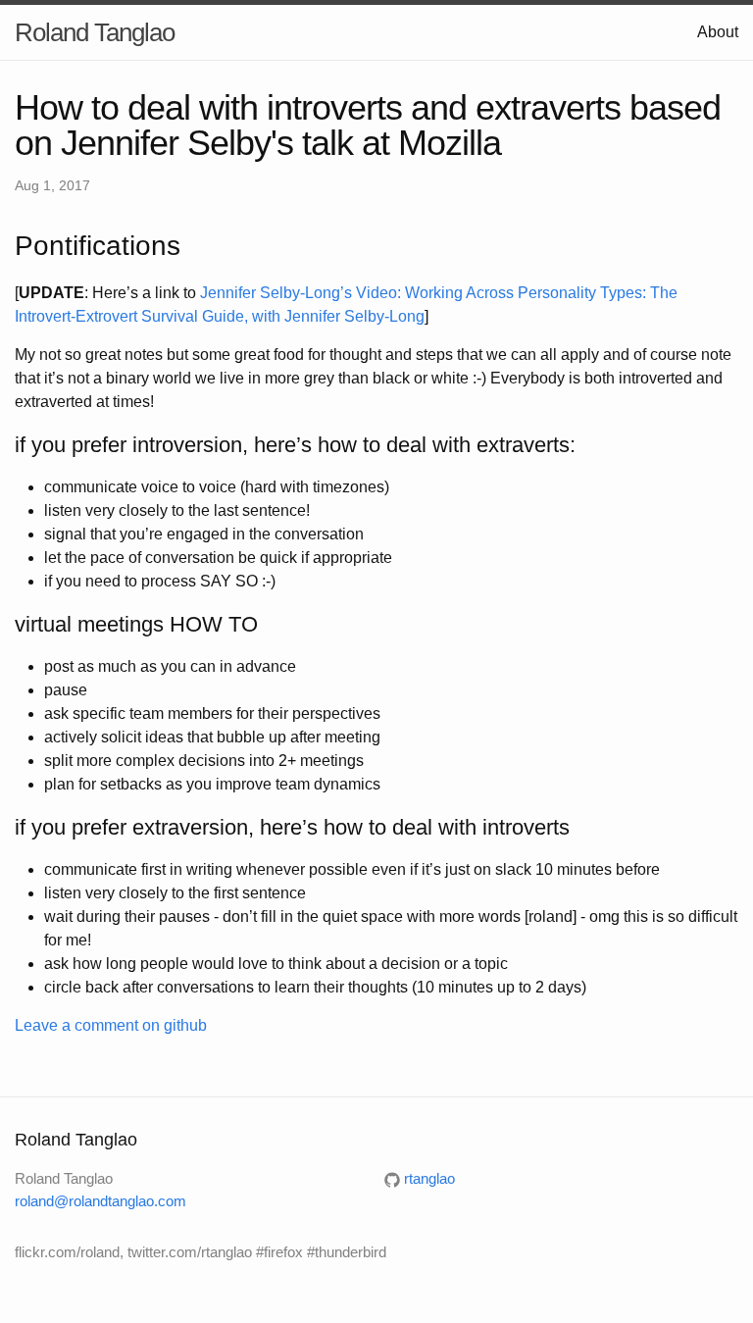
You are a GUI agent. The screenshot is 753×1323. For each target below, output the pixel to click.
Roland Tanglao (95, 32)
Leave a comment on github (111, 1025)
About (717, 32)
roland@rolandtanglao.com (100, 1201)
